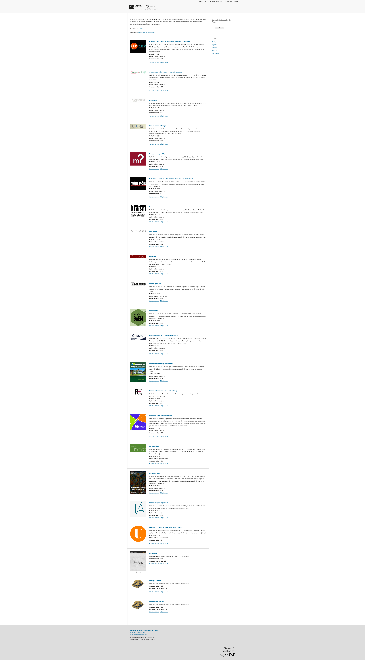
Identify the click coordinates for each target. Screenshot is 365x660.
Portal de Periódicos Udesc (138, 634)
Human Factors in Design (157, 126)
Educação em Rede (155, 581)
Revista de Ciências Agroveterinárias (161, 363)
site (141, 28)
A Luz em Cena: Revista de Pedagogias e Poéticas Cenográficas (169, 41)
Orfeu (151, 207)
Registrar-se (228, 1)
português (215, 53)
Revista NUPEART (155, 473)
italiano (214, 50)
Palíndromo (153, 232)
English (214, 42)
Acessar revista (154, 62)
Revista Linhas (154, 446)
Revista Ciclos (153, 553)
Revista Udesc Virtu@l (156, 602)
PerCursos (152, 256)
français (214, 47)
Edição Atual (164, 62)
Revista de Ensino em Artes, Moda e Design (163, 391)
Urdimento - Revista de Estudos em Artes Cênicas (165, 527)
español (214, 45)
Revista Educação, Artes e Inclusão (160, 415)
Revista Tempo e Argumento (158, 503)
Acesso (236, 1)
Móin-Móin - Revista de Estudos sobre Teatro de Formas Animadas (171, 179)
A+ (216, 28)
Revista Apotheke (155, 283)
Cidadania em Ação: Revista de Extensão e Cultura (165, 72)
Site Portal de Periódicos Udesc (214, 1)
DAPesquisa (153, 100)
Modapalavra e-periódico (157, 154)
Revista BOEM (153, 311)
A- (222, 28)
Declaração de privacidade (146, 32)
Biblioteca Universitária (137, 632)
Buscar (201, 1)
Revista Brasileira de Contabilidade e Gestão (163, 335)
